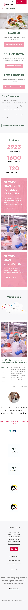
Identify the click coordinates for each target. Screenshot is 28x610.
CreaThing (22, 600)
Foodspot (12, 1)
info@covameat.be (14, 541)
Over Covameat (14, 556)
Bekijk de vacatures (11, 277)
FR (21, 1)
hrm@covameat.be (14, 544)
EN (18, 3)
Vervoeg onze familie (14, 65)
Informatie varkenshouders (14, 87)
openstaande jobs (14, 588)
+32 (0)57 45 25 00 (14, 537)
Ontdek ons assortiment (14, 44)
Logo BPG (9, 4)
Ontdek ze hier (9, 209)
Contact (14, 569)
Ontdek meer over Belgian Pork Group (13, 125)
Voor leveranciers (14, 560)
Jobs (14, 565)
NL (18, 1)
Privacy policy (6, 600)
